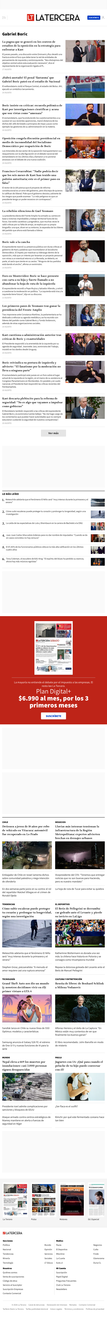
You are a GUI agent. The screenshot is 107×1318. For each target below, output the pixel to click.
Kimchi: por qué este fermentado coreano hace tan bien (79, 1118)
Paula (58, 1057)
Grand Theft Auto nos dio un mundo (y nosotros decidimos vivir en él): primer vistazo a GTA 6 (25, 987)
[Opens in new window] (72, 1216)
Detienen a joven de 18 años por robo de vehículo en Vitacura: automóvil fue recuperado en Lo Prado (25, 830)
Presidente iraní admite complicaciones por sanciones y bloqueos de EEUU (25, 1108)
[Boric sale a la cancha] (85, 251)
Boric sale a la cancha (16, 242)
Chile (5, 822)
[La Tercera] (15, 1216)
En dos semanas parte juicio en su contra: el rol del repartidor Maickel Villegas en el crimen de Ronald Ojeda (26, 892)
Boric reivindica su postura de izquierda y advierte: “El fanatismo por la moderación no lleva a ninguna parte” (31, 366)
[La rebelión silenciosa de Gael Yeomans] (85, 220)
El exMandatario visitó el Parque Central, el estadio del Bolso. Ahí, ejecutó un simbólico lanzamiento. (32, 88)
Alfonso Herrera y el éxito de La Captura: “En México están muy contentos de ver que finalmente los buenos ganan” (78, 1031)
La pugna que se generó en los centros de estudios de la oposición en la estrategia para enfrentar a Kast (31, 46)
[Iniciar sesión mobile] (103, 17)
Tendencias (8, 904)
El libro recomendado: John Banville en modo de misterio (79, 1044)
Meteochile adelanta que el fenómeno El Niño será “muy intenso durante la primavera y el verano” (47, 501)
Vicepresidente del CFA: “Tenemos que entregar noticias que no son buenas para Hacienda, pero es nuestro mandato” (80, 878)
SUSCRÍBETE (53, 716)
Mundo (6, 1057)
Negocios (60, 822)
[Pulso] (43, 1216)
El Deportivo (62, 904)
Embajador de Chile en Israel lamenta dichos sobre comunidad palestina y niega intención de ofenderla (25, 878)
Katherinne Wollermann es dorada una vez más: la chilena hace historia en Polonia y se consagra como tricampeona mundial (78, 956)
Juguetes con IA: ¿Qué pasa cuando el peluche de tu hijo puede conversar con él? (79, 1066)
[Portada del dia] (53, 673)
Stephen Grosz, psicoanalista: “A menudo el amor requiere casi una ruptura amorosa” (25, 968)
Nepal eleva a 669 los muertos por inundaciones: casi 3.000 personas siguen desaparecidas (24, 1066)
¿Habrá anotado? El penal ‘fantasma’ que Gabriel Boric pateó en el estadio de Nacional (31, 79)
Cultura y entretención (68, 979)
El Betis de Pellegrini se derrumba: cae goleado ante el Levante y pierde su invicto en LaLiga (78, 912)
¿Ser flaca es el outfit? (66, 1106)
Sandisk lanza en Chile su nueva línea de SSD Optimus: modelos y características (25, 1029)
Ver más (53, 433)
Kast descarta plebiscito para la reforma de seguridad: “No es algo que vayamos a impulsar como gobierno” (32, 402)
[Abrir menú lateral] (4, 17)
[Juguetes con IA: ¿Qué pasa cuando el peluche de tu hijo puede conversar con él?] (80, 1087)
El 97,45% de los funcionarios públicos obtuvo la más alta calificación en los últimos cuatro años (44, 548)
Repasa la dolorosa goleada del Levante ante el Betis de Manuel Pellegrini (80, 968)
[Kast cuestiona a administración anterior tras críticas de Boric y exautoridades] (85, 344)
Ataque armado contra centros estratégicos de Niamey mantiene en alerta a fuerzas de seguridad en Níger (26, 1120)
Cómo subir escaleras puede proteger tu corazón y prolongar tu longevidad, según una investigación (46, 513)
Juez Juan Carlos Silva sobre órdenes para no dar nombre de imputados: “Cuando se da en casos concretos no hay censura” (46, 536)
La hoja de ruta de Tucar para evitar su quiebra (79, 888)
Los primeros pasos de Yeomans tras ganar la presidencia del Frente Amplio (31, 308)
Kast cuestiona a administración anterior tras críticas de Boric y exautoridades (31, 337)
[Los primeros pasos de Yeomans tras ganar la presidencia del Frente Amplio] (85, 315)
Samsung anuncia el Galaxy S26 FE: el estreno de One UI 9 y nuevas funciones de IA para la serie (26, 1045)
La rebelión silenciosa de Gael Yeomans (27, 211)
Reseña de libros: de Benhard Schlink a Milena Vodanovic (79, 985)
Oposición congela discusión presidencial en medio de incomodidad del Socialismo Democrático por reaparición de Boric (31, 142)
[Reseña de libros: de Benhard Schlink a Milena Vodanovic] (80, 1008)
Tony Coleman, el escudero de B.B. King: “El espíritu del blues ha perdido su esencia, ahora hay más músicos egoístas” (45, 560)
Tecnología (8, 979)
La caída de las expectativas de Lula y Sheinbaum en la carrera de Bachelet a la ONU (44, 523)
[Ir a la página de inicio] (53, 17)
